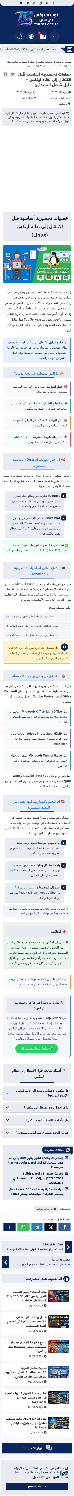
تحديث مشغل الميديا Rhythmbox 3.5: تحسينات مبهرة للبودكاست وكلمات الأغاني (26, 1372)
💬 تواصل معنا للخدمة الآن (36, 1049)
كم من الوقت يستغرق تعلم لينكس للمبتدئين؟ (41, 1133)
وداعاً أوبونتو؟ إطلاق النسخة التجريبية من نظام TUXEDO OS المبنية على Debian (27, 1296)
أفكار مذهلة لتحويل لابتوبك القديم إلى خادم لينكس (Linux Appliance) (26, 1398)
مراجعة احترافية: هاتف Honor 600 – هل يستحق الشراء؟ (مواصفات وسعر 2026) (36, 1191)
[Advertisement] (37, 172)
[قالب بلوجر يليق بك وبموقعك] (64, 1473)
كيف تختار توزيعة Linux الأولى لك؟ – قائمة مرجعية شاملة (38, 981)
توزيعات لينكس (45, 61)
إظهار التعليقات (33, 1448)
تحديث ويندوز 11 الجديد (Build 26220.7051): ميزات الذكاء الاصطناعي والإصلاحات (38, 1178)
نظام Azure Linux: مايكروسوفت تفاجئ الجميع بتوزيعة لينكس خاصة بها (26, 1423)
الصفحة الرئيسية (64, 61)
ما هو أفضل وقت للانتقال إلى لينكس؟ (46, 1107)
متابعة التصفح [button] (37, 1486)
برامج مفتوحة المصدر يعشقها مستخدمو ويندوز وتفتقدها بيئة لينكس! (27, 1347)
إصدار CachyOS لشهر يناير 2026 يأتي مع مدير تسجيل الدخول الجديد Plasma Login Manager (35, 1162)
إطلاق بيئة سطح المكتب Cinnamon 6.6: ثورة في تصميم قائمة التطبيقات (27, 1321)
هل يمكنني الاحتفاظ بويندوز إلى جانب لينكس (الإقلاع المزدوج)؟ (42, 1093)
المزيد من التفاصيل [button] (46, 1477)
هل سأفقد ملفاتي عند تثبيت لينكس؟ (47, 1120)
